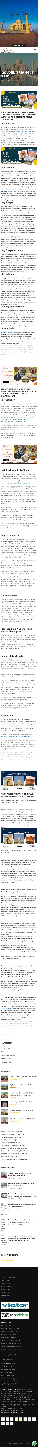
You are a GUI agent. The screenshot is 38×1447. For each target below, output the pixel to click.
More (26, 1401)
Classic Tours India (9, 1008)
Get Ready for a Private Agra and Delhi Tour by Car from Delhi (21, 1185)
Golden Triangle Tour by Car (12, 894)
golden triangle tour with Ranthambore (11, 757)
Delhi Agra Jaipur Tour (13, 1015)
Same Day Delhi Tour (13, 191)
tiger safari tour (30, 759)
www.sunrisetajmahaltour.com (14, 1413)
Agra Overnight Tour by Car (10, 1143)
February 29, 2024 (7, 345)
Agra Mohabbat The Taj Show (9, 1378)
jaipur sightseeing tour (7, 759)
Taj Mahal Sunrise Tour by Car (11, 1137)
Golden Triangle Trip (18, 352)
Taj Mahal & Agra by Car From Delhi (13, 1145)
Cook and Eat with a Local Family (9, 1381)
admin (16, 345)
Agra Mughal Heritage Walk (8, 1363)
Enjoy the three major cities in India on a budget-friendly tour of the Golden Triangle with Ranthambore (18, 392)
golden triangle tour (12, 1026)
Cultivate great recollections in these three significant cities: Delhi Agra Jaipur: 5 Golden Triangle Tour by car (18, 115)
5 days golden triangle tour (10, 347)
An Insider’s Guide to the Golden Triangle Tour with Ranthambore (22, 1205)
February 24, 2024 (7, 1021)
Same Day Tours (6, 1058)
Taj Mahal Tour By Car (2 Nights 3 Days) (14, 1151)
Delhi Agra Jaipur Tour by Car (25, 347)
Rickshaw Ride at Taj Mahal (8, 1369)
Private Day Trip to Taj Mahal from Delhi (14, 1148)
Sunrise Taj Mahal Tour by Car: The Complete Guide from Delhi (19, 1174)
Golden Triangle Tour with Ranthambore (14, 1159)
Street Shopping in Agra (7, 1375)
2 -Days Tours (6, 1048)
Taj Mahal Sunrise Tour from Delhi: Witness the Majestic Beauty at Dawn (20, 1221)
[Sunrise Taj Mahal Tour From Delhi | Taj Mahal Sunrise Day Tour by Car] (7, 50)
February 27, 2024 (7, 752)
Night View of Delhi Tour (9, 1156)
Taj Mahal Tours (6, 1062)
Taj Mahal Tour (28, 949)
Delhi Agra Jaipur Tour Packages (9, 350)
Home (3, 80)
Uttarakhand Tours (6, 1289)
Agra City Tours (5, 1295)
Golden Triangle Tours (27, 345)
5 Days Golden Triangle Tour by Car (22, 131)
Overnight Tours (5, 1292)
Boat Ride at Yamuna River (8, 1372)
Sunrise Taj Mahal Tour (8, 226)
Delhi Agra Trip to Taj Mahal (10, 1140)
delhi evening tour (27, 754)
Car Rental (4, 1298)
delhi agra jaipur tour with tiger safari (12, 754)
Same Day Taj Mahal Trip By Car (11, 1132)
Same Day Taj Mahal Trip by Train (12, 1134)
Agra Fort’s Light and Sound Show (10, 1384)
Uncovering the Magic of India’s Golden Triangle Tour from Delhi (17, 795)
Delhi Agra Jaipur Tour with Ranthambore (17, 736)
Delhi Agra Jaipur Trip (24, 350)
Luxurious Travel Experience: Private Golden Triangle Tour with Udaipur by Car (22, 1195)
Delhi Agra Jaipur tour (18, 1023)
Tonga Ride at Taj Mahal (7, 1366)
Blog (2, 1052)
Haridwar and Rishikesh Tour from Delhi (14, 1153)
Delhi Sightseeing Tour (23, 483)
